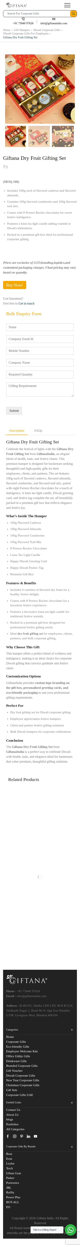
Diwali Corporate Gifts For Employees (25, 33)
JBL (8, 1187)
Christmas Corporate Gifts (22, 1085)
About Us (12, 1114)
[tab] (16, 431)
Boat (9, 1153)
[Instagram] (14, 1136)
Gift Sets (11, 1090)
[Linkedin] (28, 1136)
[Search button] (73, 13)
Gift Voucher (14, 1070)
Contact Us (13, 1109)
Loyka (10, 1163)
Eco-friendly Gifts (17, 1046)
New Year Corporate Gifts (22, 1080)
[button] (10, 90)
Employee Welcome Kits (22, 1051)
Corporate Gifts (16, 1041)
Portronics (12, 1182)
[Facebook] (7, 1136)
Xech (9, 1168)
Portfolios (12, 1124)
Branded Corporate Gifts (22, 1065)
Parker (10, 1178)
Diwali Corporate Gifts (46, 30)
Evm (9, 1158)
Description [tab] (16, 430)
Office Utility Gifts (18, 1056)
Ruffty (10, 1192)
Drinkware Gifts (16, 1061)
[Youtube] (35, 1136)
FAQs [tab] (38, 430)
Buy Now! (14, 285)
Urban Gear (13, 1173)
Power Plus (13, 1197)
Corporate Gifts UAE (19, 1095)
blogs (9, 1119)
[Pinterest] (21, 1136)
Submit (14, 410)
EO (8, 1207)
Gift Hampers (22, 30)
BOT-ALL (12, 1202)
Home (6, 30)
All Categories (15, 1129)
